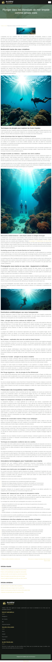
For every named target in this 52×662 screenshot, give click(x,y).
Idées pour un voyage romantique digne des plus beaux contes (39, 560)
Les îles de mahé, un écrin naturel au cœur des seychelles (14, 574)
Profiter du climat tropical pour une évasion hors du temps (14, 569)
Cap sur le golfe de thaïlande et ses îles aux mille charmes (14, 578)
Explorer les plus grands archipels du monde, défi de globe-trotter (15, 590)
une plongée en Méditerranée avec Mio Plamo (40, 241)
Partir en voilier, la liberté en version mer (11, 559)
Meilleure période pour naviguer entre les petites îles (12, 588)
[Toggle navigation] (49, 2)
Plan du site (26, 661)
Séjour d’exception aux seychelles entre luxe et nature (13, 576)
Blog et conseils (4, 25)
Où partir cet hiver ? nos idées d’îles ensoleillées (12, 585)
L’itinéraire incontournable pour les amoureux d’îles (12, 592)
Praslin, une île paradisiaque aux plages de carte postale (13, 571)
